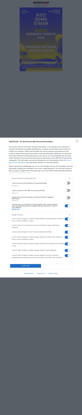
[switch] (67, 183)
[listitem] (41, 178)
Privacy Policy (53, 273)
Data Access (41, 273)
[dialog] (41, 207)
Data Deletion (29, 273)
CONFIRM (26, 266)
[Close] (78, 142)
